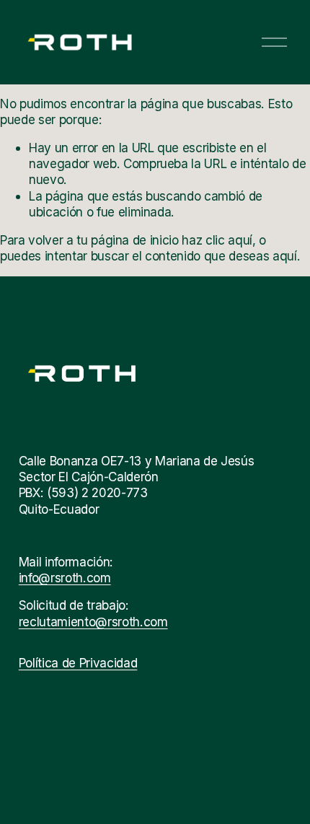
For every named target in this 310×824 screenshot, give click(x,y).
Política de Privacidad (78, 662)
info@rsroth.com (65, 577)
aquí (285, 255)
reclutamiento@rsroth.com (93, 621)
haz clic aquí (217, 239)
